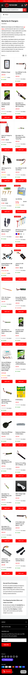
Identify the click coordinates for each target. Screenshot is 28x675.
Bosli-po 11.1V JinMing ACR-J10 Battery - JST (21, 463)
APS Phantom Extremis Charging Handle (21, 230)
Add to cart (7, 84)
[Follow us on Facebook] (2, 657)
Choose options (21, 211)
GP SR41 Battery (19, 399)
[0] (25, 5)
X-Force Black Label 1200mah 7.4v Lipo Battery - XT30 (20, 523)
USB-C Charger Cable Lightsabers (20, 494)
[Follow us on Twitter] (5, 657)
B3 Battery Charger (5, 72)
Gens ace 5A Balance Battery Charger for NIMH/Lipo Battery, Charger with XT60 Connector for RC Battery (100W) (6, 366)
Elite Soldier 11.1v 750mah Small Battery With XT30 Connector (6, 528)
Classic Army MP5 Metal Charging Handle (6, 433)
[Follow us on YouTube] (14, 657)
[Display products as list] (26, 55)
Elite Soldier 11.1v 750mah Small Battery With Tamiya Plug (21, 104)
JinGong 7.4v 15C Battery (19, 264)
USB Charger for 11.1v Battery (6, 168)
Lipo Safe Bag (19, 199)
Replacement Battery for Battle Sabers (20, 433)
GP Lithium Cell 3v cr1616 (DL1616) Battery (21, 363)
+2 (23, 234)
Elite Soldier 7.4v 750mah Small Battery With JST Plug (6, 401)
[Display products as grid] (23, 55)
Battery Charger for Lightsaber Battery (20, 559)
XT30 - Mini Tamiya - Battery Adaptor (6, 298)
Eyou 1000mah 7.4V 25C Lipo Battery (21, 168)
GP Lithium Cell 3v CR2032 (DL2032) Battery (5, 104)
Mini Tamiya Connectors (4, 199)
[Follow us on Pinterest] (11, 657)
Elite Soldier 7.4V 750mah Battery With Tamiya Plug (20, 137)
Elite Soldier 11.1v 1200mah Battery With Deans (6, 331)
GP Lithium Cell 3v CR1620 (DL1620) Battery (20, 331)
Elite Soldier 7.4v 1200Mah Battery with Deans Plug (6, 495)
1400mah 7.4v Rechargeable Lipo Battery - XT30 (5, 560)
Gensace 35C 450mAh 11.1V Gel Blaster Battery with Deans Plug (21, 299)
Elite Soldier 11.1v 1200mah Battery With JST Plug (6, 462)
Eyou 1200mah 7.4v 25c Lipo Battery (21, 73)
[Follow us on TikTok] (17, 657)
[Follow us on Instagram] (8, 657)
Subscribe (6, 644)
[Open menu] (2, 5)
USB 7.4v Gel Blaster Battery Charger (6, 230)
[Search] (25, 9)
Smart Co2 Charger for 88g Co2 (6, 136)
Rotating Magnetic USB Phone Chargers (6, 264)
